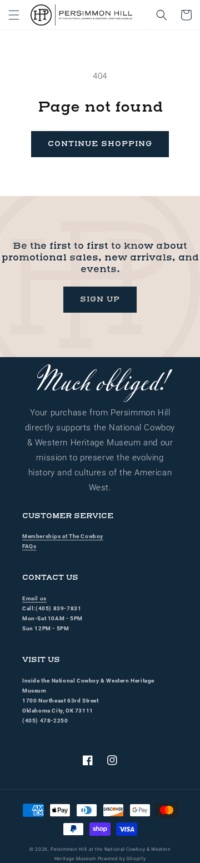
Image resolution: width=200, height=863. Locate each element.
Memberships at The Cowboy (62, 536)
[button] (14, 15)
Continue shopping (100, 143)
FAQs (29, 546)
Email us (34, 598)
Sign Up (100, 299)
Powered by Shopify (122, 858)
